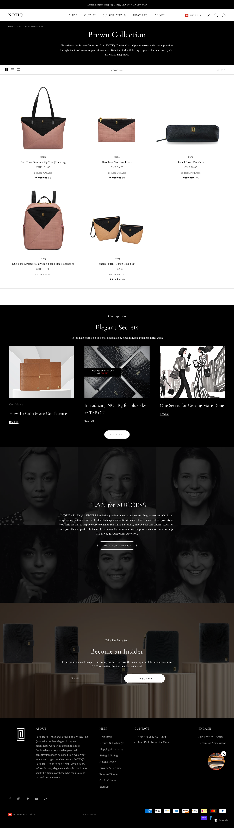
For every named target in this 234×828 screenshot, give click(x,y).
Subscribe (144, 678)
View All (117, 434)
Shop (19, 26)
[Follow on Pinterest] (27, 799)
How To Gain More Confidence (38, 413)
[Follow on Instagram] (19, 799)
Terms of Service (109, 774)
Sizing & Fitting (109, 755)
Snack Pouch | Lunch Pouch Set (117, 263)
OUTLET (90, 15)
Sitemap (104, 786)
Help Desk (106, 736)
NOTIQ (43, 157)
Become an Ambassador (212, 743)
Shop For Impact (117, 545)
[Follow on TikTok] (45, 799)
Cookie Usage (108, 780)
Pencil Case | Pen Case (191, 162)
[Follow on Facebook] (10, 799)
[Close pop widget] (223, 753)
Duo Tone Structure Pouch (117, 162)
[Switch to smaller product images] (12, 69)
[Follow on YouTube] (36, 799)
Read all (14, 422)
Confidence (16, 404)
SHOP (73, 15)
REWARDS (140, 15)
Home (10, 26)
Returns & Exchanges (112, 743)
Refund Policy (108, 761)
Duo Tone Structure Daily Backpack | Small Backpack (43, 263)
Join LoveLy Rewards (211, 736)
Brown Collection (34, 26)
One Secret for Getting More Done (192, 405)
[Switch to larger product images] (6, 69)
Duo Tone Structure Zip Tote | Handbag (43, 162)
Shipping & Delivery (111, 749)
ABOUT (159, 15)
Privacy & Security (110, 768)
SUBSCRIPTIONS (114, 15)
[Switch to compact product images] (18, 69)
